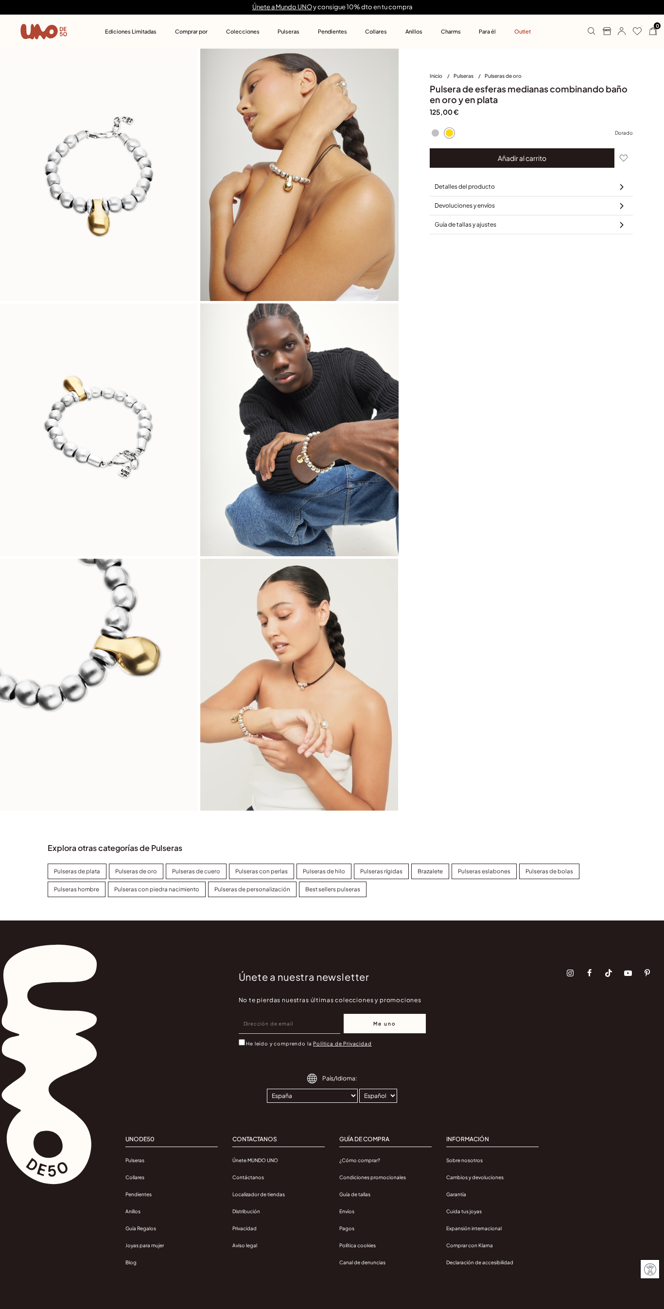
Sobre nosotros (464, 1160)
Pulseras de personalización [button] (252, 889)
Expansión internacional (474, 1228)
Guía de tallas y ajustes (465, 224)
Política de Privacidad (342, 1043)
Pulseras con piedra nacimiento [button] (156, 889)
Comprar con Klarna (469, 1245)
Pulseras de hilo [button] (324, 871)
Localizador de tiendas (258, 1194)
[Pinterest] (647, 973)
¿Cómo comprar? (359, 1160)
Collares (134, 1177)
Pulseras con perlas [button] (261, 871)
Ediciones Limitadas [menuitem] (131, 31)
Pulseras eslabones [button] (484, 871)
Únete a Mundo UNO (282, 7)
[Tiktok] (608, 973)
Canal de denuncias (362, 1262)
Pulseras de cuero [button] (196, 871)
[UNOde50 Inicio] (44, 31)
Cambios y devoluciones (475, 1177)
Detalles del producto (465, 186)
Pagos (346, 1228)
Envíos (346, 1211)
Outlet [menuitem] (522, 31)
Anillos (132, 1211)
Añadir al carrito (522, 158)
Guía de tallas (354, 1194)
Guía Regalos (140, 1228)
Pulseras (464, 75)
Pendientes (138, 1194)
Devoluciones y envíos (465, 205)
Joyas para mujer (144, 1245)
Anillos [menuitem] (413, 31)
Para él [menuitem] (487, 31)
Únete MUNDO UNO (255, 1160)
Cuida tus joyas (464, 1211)
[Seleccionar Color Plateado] (435, 133)
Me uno (384, 1023)
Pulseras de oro (503, 75)
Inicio (436, 75)
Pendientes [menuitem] (332, 31)
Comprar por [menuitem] (191, 31)
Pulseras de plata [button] (77, 871)
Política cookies (357, 1245)
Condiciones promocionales (372, 1177)
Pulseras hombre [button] (76, 889)
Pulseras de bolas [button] (549, 871)
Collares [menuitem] (376, 31)
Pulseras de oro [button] (136, 871)
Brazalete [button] (430, 871)
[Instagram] (570, 973)
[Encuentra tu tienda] (603, 31)
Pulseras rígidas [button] (381, 871)
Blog (131, 1262)
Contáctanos (248, 1177)
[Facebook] (589, 973)
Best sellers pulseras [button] (332, 889)
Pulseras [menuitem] (288, 31)
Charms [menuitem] (451, 31)
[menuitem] (442, 78)
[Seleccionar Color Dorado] (449, 133)
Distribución (246, 1211)
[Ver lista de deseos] (634, 31)
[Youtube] (628, 973)
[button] (618, 31)
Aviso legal (244, 1245)
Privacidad (244, 1228)
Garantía (456, 1194)
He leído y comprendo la (308, 1043)
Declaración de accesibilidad (479, 1262)
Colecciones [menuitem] (243, 31)
